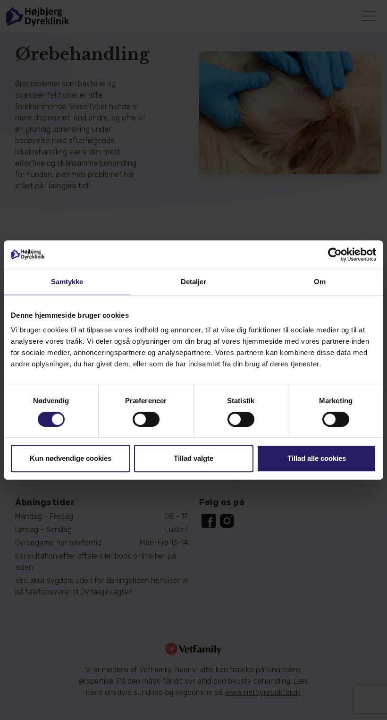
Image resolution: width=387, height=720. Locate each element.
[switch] (146, 419)
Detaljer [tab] (194, 282)
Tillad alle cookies (316, 458)
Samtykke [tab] (67, 282)
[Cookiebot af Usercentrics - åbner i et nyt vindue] (335, 254)
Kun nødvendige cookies (70, 458)
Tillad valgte (193, 458)
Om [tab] (320, 282)
